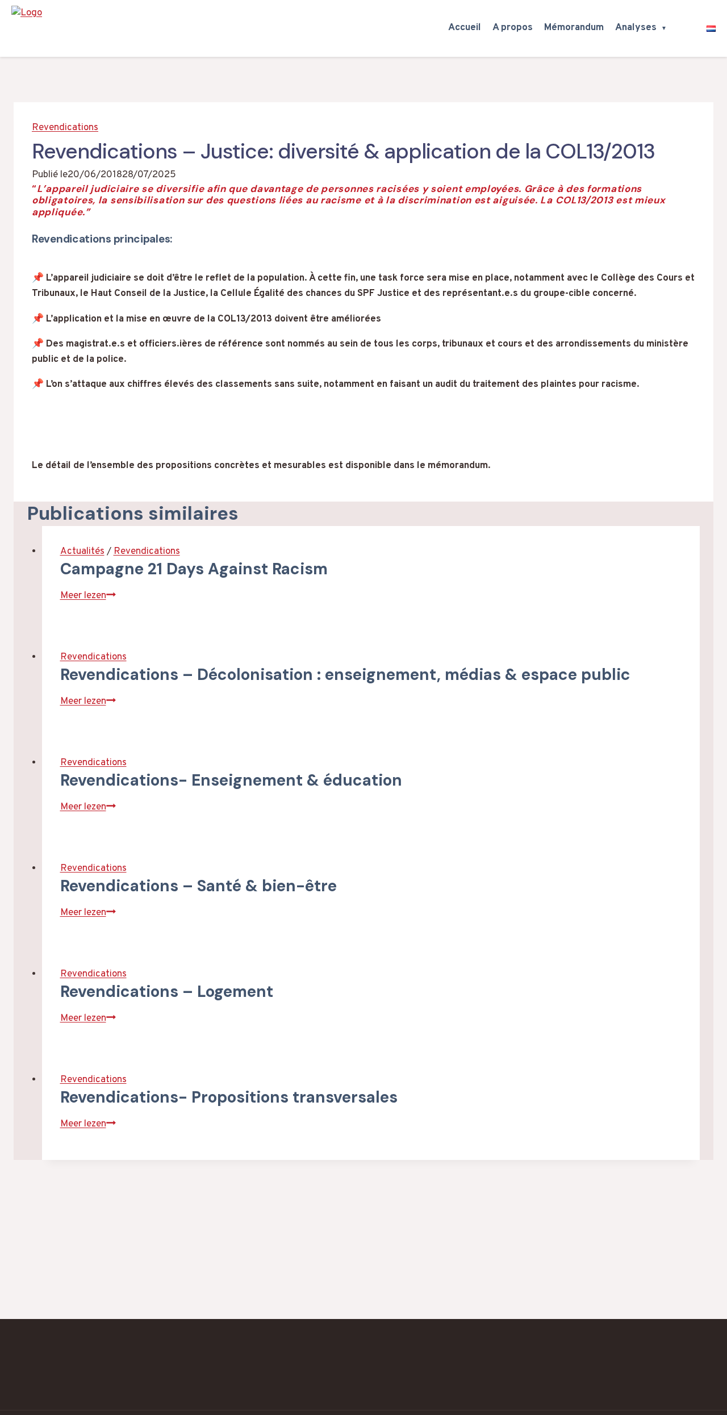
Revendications (65, 128)
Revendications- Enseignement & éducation (231, 780)
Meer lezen (88, 596)
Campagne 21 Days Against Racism (194, 568)
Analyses (636, 28)
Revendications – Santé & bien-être (198, 885)
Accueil (464, 28)
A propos (512, 28)
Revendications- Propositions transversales (229, 1097)
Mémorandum (574, 28)
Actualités (82, 551)
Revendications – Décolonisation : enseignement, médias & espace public (345, 674)
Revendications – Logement (166, 991)
